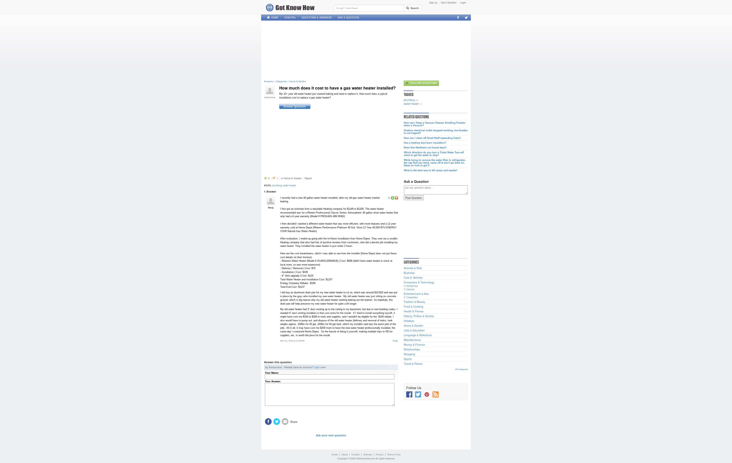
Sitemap (367, 454)
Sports (408, 359)
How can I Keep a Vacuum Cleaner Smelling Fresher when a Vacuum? (434, 124)
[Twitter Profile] (466, 17)
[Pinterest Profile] (427, 394)
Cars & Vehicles (413, 277)
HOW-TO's (290, 17)
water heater (289, 185)
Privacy (379, 454)
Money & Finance (414, 344)
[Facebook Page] (458, 17)
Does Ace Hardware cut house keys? (425, 147)
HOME (274, 17)
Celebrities (412, 297)
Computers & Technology (419, 282)
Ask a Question (449, 2)
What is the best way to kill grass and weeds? (431, 170)
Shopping (409, 354)
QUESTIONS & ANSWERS (316, 17)
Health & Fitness (414, 311)
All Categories (461, 369)
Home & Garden (297, 81)
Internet (410, 289)
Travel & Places (413, 363)
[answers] (270, 200)
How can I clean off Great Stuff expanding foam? (432, 138)
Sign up (433, 2)
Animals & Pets (413, 268)
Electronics (412, 285)
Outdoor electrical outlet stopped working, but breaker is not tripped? (436, 131)
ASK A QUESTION (348, 17)
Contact (356, 454)
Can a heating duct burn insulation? (425, 142)
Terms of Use (394, 454)
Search (414, 8)
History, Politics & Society (419, 316)
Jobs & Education (414, 330)
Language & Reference (418, 335)
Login (463, 2)
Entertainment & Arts (416, 294)
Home (334, 454)
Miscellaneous (412, 340)
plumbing (277, 185)
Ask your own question (331, 435)
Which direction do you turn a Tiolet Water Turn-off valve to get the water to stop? (434, 154)
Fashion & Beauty (414, 302)
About (345, 454)
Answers (268, 81)
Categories (281, 81)
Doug (271, 207)
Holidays (409, 321)
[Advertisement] (366, 50)
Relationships (412, 349)
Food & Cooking (413, 306)
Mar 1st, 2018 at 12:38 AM (292, 341)
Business (409, 273)
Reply (395, 341)
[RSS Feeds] (436, 394)
